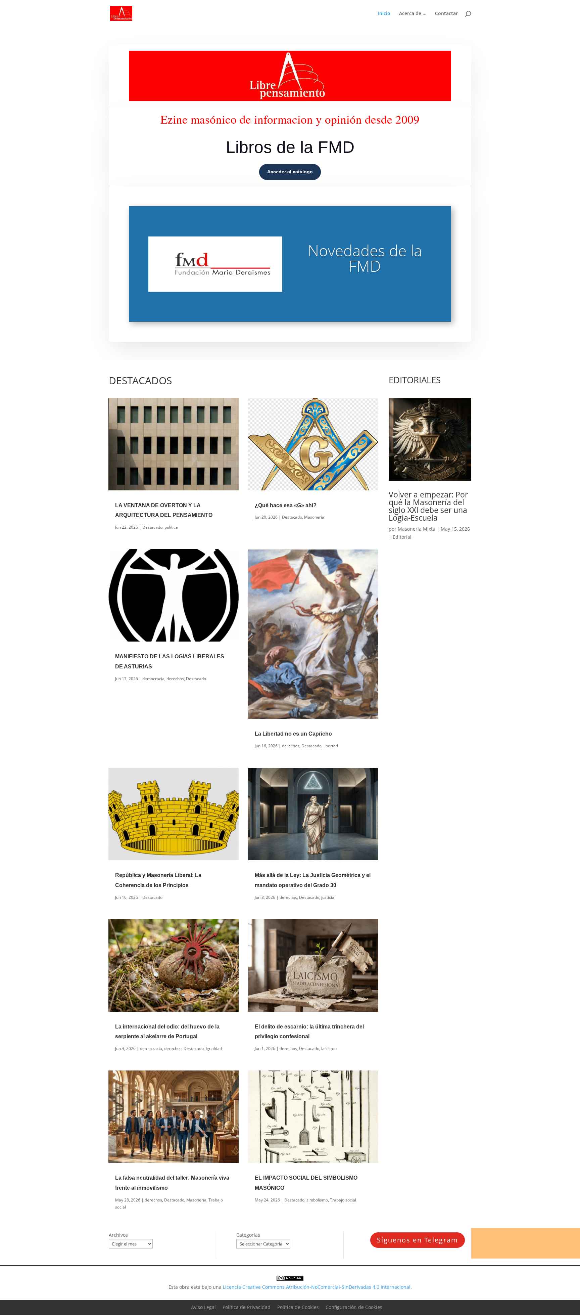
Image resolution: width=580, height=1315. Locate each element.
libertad (331, 746)
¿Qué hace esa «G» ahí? (286, 505)
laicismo (329, 1048)
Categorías (248, 1235)
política (171, 527)
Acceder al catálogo (290, 171)
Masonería (314, 517)
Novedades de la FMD (365, 258)
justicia (327, 897)
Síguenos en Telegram (417, 1239)
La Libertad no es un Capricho (293, 734)
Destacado (152, 527)
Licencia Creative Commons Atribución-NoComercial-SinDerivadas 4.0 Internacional (316, 1287)
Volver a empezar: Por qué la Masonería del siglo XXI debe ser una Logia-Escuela (428, 506)
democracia (153, 679)
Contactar (446, 13)
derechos (175, 679)
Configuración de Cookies (354, 1307)
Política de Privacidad (247, 1307)
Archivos (118, 1235)
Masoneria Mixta (416, 529)
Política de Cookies (298, 1307)
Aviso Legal (203, 1307)
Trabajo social (343, 1200)
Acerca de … (412, 13)
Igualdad (214, 1048)
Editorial (402, 537)
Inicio (384, 13)
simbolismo (317, 1200)
